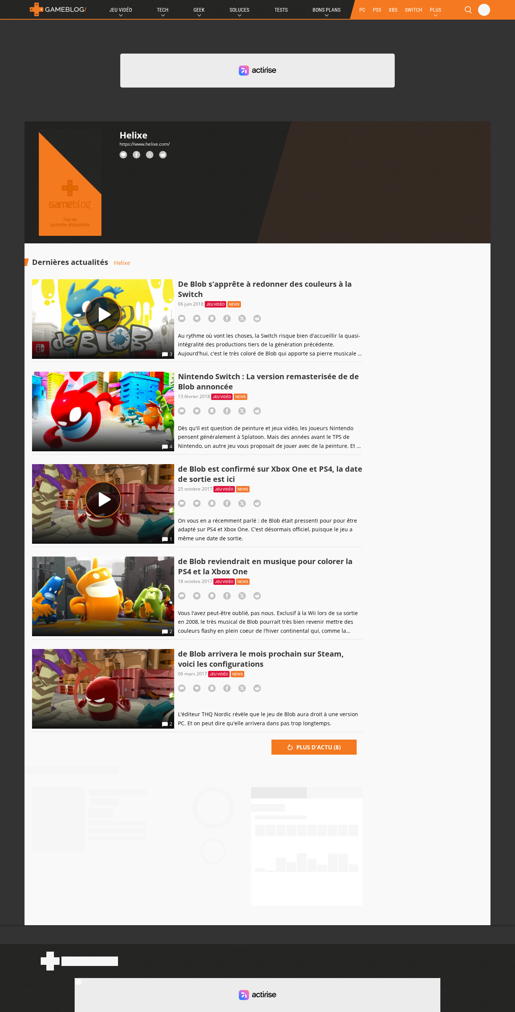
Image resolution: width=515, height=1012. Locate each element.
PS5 (377, 10)
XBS (393, 10)
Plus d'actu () (318, 747)
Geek (199, 10)
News (234, 304)
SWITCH (413, 10)
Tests (281, 10)
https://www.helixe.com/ (145, 144)
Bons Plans (326, 10)
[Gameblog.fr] (56, 9)
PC (362, 10)
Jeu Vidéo (120, 10)
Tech (163, 10)
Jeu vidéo (215, 304)
